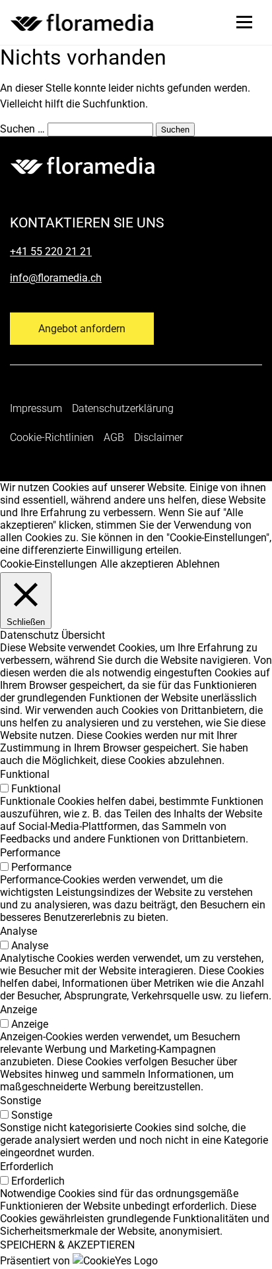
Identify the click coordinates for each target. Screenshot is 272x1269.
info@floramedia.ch (56, 278)
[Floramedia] (82, 165)
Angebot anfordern (81, 328)
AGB (114, 437)
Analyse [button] (18, 931)
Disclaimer (158, 437)
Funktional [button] (25, 774)
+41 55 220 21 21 (51, 251)
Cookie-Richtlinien (52, 437)
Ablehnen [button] (198, 564)
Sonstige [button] (20, 1100)
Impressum (36, 408)
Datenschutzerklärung (123, 408)
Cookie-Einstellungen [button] (48, 564)
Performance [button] (30, 852)
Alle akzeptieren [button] (137, 564)
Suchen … (22, 129)
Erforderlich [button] (26, 1166)
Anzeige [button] (18, 1009)
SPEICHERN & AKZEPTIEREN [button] (67, 1245)
